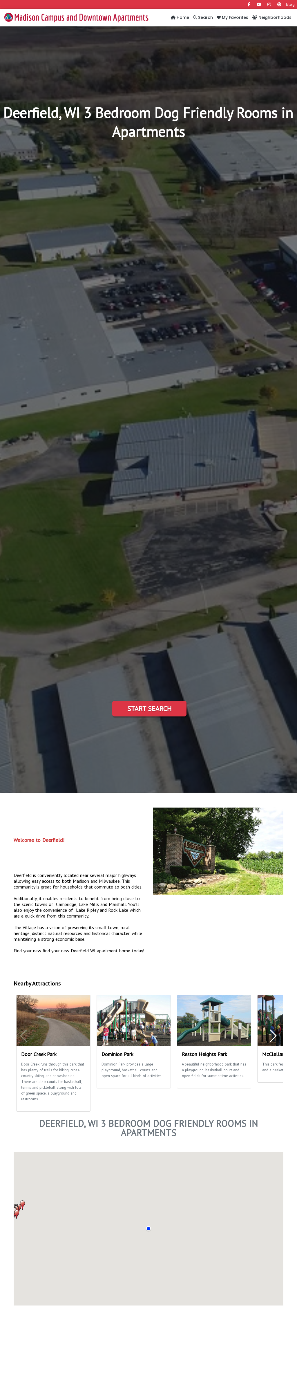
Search (205, 17)
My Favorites (234, 17)
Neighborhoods (274, 17)
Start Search (149, 708)
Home (182, 17)
